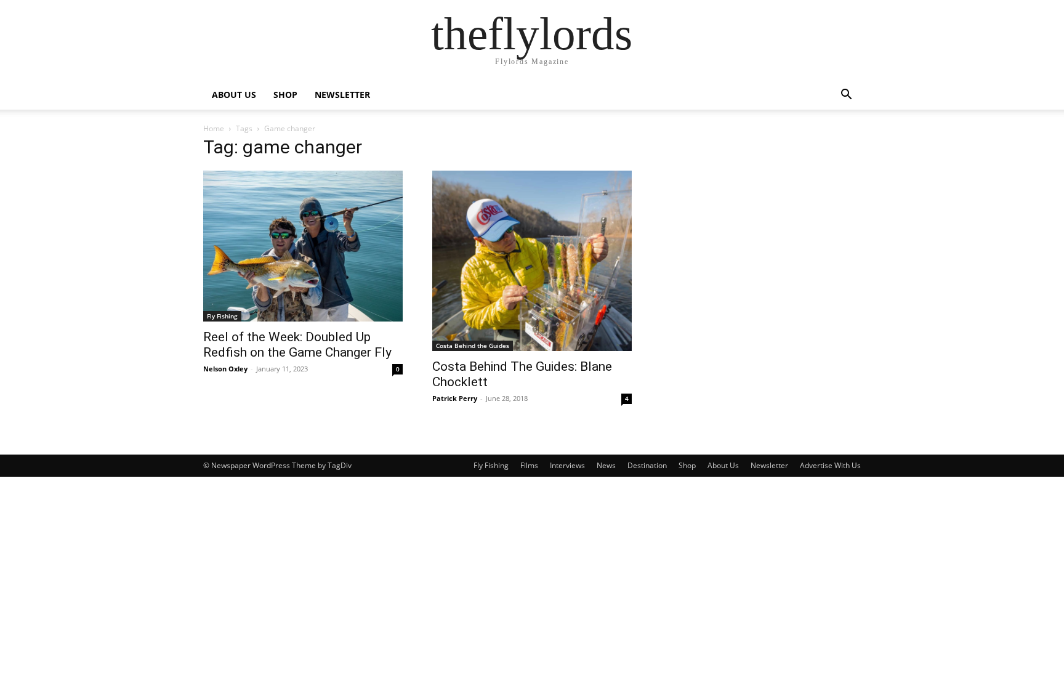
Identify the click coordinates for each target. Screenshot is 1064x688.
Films (529, 465)
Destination (647, 465)
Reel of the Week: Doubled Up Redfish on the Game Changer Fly (297, 345)
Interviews (567, 465)
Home (213, 128)
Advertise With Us (830, 465)
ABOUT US (234, 94)
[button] (846, 96)
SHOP (285, 94)
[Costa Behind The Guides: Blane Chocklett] (532, 261)
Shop (687, 465)
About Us (723, 465)
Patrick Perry (454, 398)
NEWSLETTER (342, 94)
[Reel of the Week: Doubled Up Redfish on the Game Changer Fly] (303, 246)
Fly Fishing (222, 316)
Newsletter (769, 465)
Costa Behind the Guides (472, 345)
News (606, 465)
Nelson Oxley (225, 368)
